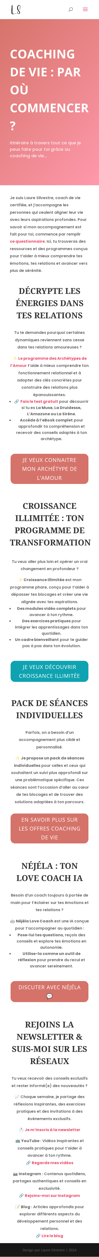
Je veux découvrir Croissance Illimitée (49, 671)
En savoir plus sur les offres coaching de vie (49, 828)
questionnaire (30, 241)
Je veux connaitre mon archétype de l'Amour (49, 468)
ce (12, 241)
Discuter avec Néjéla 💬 (50, 991)
